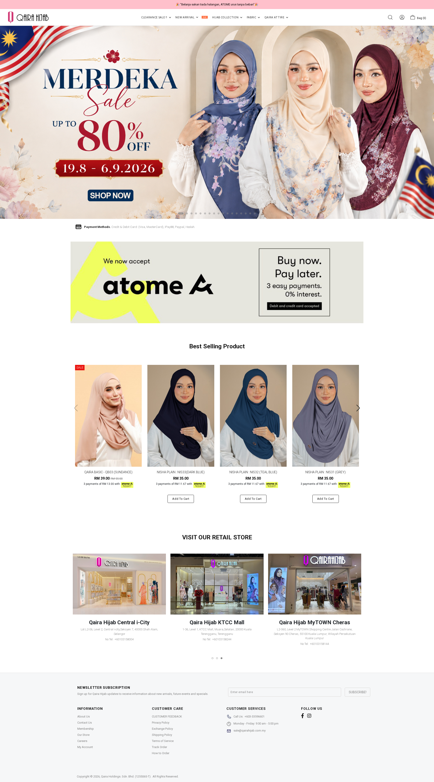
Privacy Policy (160, 722)
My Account (85, 747)
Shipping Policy (162, 735)
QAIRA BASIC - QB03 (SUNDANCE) (108, 472)
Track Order (159, 747)
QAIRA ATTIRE (274, 17)
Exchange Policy (162, 728)
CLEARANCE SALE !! (154, 17)
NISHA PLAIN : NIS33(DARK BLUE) (181, 472)
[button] (180, 213)
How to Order (160, 753)
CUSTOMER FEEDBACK (167, 716)
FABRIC (252, 17)
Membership (85, 728)
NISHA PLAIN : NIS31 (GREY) (325, 472)
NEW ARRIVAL (190, 17)
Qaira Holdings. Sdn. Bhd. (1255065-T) (126, 776)
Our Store (83, 735)
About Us (83, 716)
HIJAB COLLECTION (225, 17)
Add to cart (180, 498)
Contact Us (84, 722)
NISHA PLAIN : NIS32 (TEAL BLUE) (253, 472)
